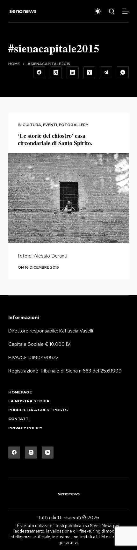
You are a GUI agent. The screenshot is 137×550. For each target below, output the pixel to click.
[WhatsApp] (123, 72)
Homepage (20, 392)
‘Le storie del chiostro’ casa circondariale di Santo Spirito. (55, 139)
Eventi (50, 124)
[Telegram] (106, 72)
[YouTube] (48, 452)
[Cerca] (111, 11)
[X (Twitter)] (56, 72)
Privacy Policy (25, 428)
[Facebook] (39, 72)
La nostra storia (28, 401)
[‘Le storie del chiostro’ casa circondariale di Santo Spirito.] (68, 198)
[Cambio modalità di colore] (98, 11)
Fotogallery (74, 124)
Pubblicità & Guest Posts (38, 410)
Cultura (32, 124)
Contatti (19, 419)
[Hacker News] (89, 72)
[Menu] (125, 11)
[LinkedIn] (73, 72)
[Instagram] (31, 452)
